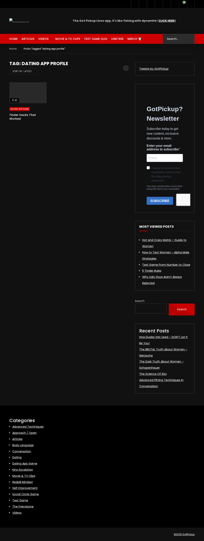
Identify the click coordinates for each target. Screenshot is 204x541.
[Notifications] (175, 4)
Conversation (21, 451)
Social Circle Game (25, 494)
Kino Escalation (22, 470)
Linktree (117, 39)
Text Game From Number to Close (166, 265)
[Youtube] (143, 4)
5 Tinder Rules (151, 271)
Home (13, 39)
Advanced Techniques (28, 427)
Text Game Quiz (95, 39)
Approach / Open (24, 433)
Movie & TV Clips (67, 39)
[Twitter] (135, 4)
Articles (28, 39)
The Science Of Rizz (153, 374)
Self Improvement (25, 488)
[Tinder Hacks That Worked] (28, 92)
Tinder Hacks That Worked (22, 117)
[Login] (191, 4)
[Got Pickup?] (19, 20)
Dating (17, 457)
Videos (43, 39)
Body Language (23, 445)
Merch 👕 (134, 39)
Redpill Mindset (22, 482)
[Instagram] (151, 4)
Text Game (20, 500)
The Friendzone (23, 507)
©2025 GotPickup (184, 534)
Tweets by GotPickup (154, 69)
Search (140, 301)
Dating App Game (19, 109)
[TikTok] (159, 4)
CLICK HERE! (167, 21)
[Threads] (167, 4)
